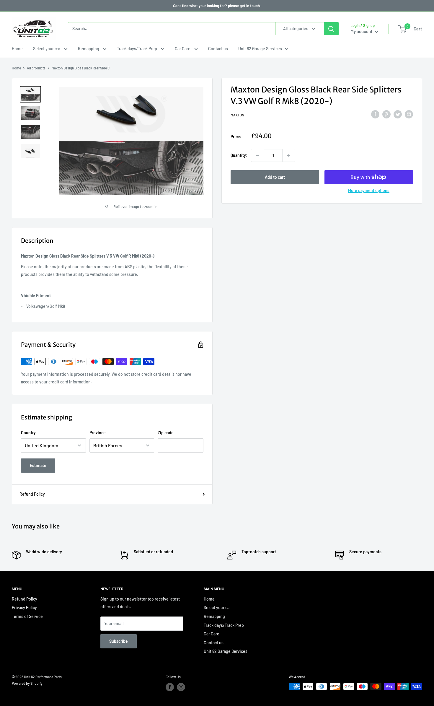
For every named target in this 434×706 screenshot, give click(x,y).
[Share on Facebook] (375, 114)
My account (361, 31)
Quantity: (239, 155)
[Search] (331, 28)
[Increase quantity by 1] (289, 155)
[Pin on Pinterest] (386, 114)
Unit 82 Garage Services (260, 48)
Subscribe (118, 641)
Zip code (166, 432)
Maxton (237, 115)
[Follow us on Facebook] (170, 687)
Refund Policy (32, 494)
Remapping (89, 48)
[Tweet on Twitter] (398, 114)
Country (28, 432)
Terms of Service (27, 616)
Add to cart (275, 177)
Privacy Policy (24, 607)
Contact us (218, 48)
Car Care (183, 48)
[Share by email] (409, 114)
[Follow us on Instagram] (181, 687)
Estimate (38, 465)
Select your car (47, 48)
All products (36, 68)
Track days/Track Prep (137, 48)
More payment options (368, 190)
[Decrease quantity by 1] (257, 155)
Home (17, 48)
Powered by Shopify (27, 683)
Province (97, 432)
